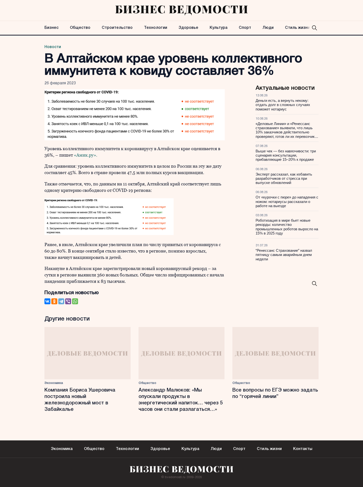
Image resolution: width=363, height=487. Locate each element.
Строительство (117, 28)
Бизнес (51, 28)
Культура (218, 28)
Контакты (302, 449)
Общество (80, 28)
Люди (268, 28)
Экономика (53, 383)
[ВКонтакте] (47, 301)
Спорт (245, 28)
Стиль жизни (297, 28)
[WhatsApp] (75, 301)
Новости (52, 47)
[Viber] (68, 301)
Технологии (155, 28)
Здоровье (188, 28)
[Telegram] (61, 301)
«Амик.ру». (85, 155)
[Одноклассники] (54, 301)
